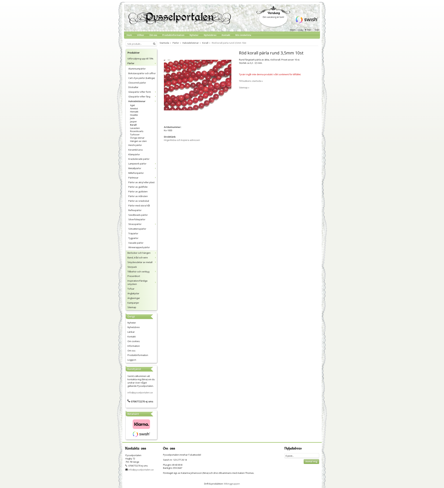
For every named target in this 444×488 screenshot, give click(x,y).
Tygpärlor (133, 238)
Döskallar (133, 87)
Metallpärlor (134, 168)
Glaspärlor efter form (139, 91)
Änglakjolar (133, 293)
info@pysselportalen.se (140, 392)
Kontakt (226, 35)
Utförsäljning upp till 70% (140, 58)
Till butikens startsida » (251, 80)
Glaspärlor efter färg (139, 96)
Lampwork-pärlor (137, 163)
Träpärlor (133, 233)
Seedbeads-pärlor (138, 214)
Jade (132, 118)
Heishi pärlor (135, 145)
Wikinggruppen (232, 483)
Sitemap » (244, 87)
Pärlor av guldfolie (138, 186)
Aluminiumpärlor (137, 68)
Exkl (317, 29)
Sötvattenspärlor (137, 228)
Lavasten (135, 128)
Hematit (134, 111)
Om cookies (133, 341)
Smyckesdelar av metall (139, 262)
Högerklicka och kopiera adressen (182, 140)
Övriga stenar (137, 137)
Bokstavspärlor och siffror (142, 73)
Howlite (134, 114)
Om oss (153, 35)
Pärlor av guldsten (138, 191)
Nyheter (194, 35)
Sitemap (131, 307)
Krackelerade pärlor (139, 158)
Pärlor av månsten (138, 196)
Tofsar (130, 288)
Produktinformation (173, 35)
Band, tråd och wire (137, 257)
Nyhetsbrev (210, 35)
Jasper (133, 121)
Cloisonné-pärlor (137, 82)
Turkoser (135, 134)
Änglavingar (133, 298)
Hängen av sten (138, 141)
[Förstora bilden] (197, 84)
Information (133, 345)
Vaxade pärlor (135, 242)
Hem (129, 35)
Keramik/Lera (135, 149)
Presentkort (133, 276)
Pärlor (130, 63)
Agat (132, 105)
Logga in (131, 359)
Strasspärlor (135, 224)
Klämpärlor (134, 154)
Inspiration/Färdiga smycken (137, 282)
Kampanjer (133, 302)
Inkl (309, 29)
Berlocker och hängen (139, 252)
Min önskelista (243, 35)
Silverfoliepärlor (136, 219)
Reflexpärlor (135, 210)
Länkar (131, 331)
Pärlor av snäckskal (138, 200)
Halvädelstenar (137, 101)
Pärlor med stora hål (139, 205)
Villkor (140, 35)
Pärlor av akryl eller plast (141, 182)
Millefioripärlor (136, 173)
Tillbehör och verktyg (138, 271)
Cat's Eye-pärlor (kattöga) (141, 78)
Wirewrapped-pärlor (139, 247)
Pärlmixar (133, 177)
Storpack (132, 266)
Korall (133, 124)
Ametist (134, 108)
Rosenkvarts (136, 131)
